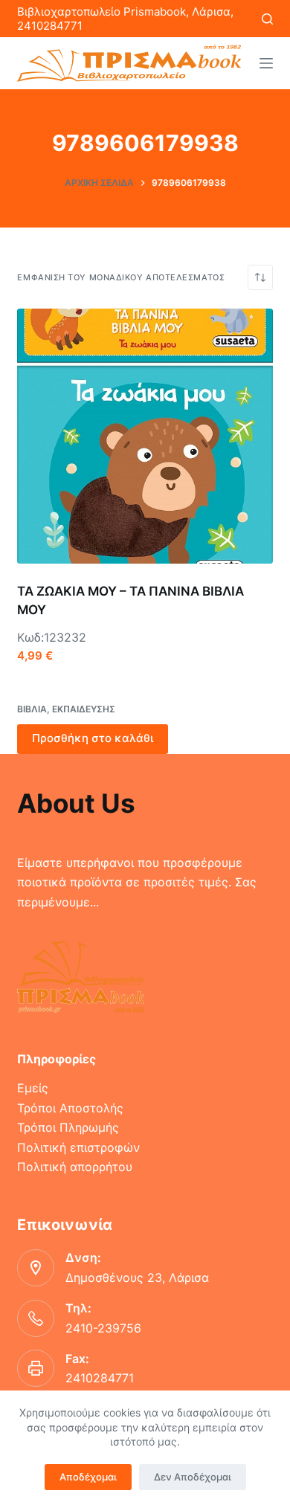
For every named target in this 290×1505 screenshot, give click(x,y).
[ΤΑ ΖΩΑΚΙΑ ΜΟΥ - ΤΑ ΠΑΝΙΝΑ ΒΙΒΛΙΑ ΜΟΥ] (144, 436)
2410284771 (99, 1377)
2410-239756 (103, 1328)
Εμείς (32, 1087)
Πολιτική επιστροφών (78, 1147)
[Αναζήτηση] (267, 19)
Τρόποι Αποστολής (70, 1107)
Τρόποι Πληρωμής (68, 1127)
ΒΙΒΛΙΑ (32, 709)
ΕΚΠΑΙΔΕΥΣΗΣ (83, 709)
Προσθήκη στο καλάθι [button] (92, 738)
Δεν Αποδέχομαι (192, 1477)
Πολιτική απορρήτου (74, 1166)
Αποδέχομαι (88, 1477)
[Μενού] (266, 63)
